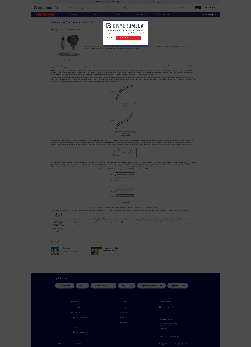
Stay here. (110, 38)
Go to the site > (128, 38)
